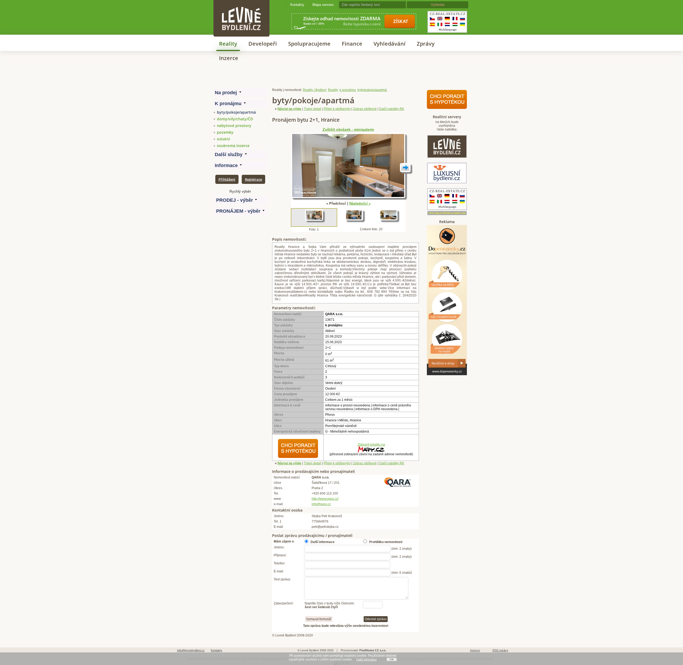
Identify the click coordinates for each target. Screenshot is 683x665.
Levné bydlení (241, 9)
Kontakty (297, 5)
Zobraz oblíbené (365, 109)
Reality (228, 43)
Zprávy (426, 43)
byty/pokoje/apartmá (236, 112)
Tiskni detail (312, 109)
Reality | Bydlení (314, 90)
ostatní (223, 138)
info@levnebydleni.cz (191, 650)
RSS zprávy (500, 650)
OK (392, 659)
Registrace (253, 179)
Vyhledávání (390, 43)
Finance (352, 43)
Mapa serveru (322, 5)
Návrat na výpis (289, 109)
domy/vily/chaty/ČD (235, 118)
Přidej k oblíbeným (337, 109)
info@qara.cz (321, 504)
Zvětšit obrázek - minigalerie (348, 130)
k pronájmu (348, 90)
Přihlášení (227, 179)
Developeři (262, 43)
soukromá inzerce (233, 145)
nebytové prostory (234, 125)
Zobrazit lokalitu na (371, 444)
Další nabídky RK (391, 109)
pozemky (225, 132)
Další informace (366, 659)
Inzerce (228, 58)
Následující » (360, 203)
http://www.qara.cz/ (325, 499)
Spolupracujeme (309, 43)
